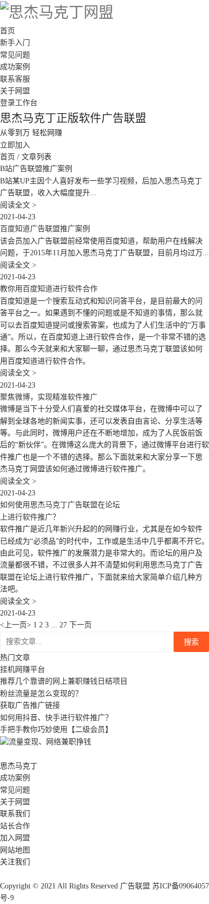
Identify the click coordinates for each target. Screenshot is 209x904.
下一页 (80, 625)
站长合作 (15, 826)
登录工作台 (19, 103)
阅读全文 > (18, 205)
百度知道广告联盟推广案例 (45, 229)
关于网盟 (15, 91)
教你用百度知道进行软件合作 (49, 289)
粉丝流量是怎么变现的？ (41, 694)
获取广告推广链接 (30, 705)
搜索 (191, 642)
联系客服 (15, 79)
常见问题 (15, 55)
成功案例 (15, 67)
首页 (7, 31)
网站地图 (15, 850)
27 (63, 625)
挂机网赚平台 (22, 669)
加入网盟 (15, 838)
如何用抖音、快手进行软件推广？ (56, 718)
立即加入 (15, 145)
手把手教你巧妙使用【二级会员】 (56, 729)
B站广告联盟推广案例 (36, 169)
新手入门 (15, 43)
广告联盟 (135, 886)
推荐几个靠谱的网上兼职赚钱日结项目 (64, 681)
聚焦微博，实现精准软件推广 (49, 397)
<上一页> (16, 625)
